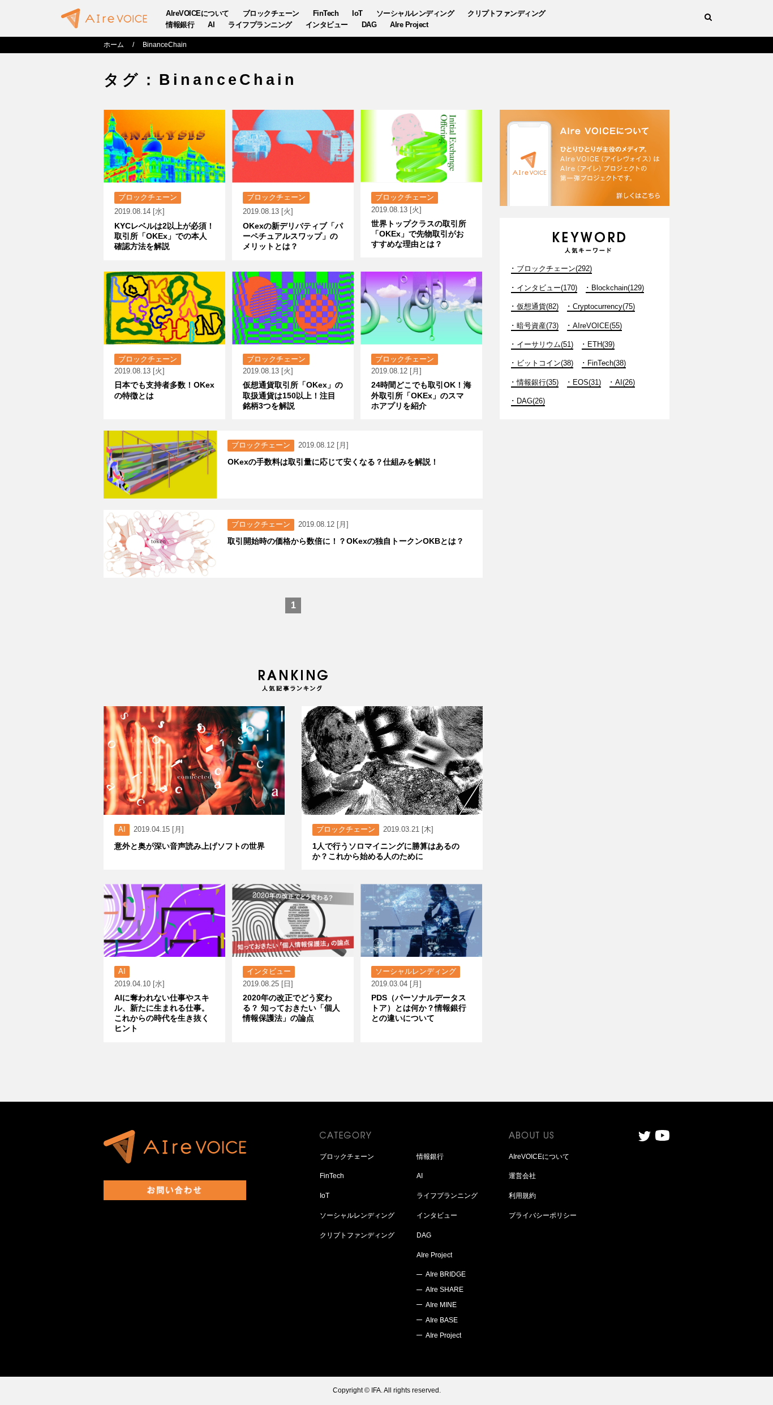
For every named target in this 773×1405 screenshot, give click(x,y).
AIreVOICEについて (197, 13)
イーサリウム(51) (545, 344)
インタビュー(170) (547, 287)
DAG (369, 24)
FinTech (326, 13)
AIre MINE (441, 1305)
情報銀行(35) (538, 382)
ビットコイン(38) (545, 363)
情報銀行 (180, 24)
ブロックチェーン (271, 13)
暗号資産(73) (538, 325)
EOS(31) (587, 382)
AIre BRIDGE (446, 1274)
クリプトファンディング (506, 13)
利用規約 (522, 1196)
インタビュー (327, 24)
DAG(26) (531, 401)
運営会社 (522, 1176)
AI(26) (625, 382)
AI (211, 24)
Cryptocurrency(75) (604, 306)
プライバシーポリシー (543, 1215)
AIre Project (409, 24)
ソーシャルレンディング (415, 13)
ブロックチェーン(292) (554, 268)
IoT (357, 13)
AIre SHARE (444, 1290)
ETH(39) (601, 344)
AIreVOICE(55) (597, 325)
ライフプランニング (260, 24)
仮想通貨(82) (538, 306)
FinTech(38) (606, 363)
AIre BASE (442, 1320)
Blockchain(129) (617, 287)
